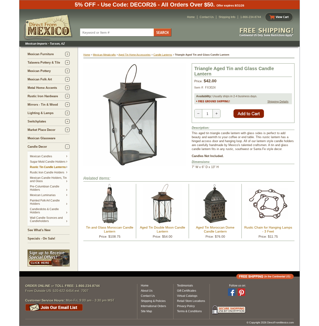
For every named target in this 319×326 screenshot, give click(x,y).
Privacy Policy (186, 306)
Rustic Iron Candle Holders (47, 172)
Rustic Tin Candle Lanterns (48, 167)
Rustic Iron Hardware (43, 96)
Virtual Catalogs (187, 295)
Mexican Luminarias (43, 195)
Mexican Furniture (41, 54)
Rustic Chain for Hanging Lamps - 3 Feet (268, 229)
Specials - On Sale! (41, 238)
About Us (146, 290)
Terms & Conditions (189, 311)
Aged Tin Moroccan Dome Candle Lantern (215, 229)
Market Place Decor (41, 130)
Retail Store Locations (191, 301)
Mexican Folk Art (40, 79)
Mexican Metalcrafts (104, 54)
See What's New (39, 230)
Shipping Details (277, 101)
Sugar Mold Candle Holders (47, 161)
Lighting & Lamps (40, 113)
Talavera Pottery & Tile (44, 62)
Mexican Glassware (41, 138)
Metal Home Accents (42, 88)
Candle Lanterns (162, 54)
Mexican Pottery (39, 71)
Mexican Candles (41, 156)
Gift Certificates (186, 290)
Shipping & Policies (153, 301)
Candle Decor (37, 146)
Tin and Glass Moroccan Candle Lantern (109, 229)
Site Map (146, 311)
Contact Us (207, 17)
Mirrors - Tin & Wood (43, 104)
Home (191, 17)
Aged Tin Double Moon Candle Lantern (162, 229)
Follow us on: (237, 285)
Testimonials (185, 285)
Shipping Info (227, 17)
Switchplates (37, 121)
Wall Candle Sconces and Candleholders (46, 219)
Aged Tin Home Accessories (134, 54)
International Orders (153, 306)
